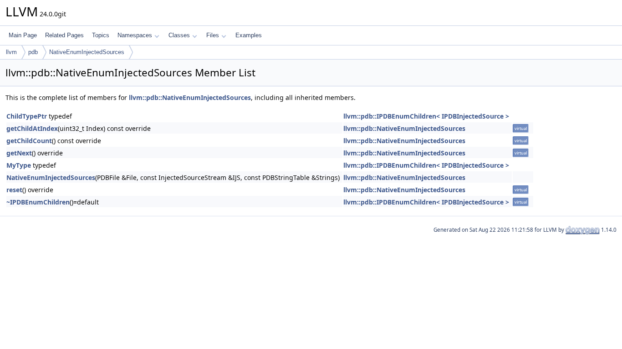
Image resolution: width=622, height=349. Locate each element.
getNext (19, 153)
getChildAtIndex (32, 128)
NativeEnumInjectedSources (86, 52)
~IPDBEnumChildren (38, 202)
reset (14, 189)
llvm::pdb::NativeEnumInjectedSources (190, 97)
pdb (33, 52)
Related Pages (64, 35)
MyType (18, 165)
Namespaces (134, 35)
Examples (248, 35)
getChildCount (29, 140)
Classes (179, 35)
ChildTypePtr (26, 116)
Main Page (23, 35)
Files (212, 35)
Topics (100, 35)
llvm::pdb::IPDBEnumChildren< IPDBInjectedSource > (426, 116)
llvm (11, 52)
